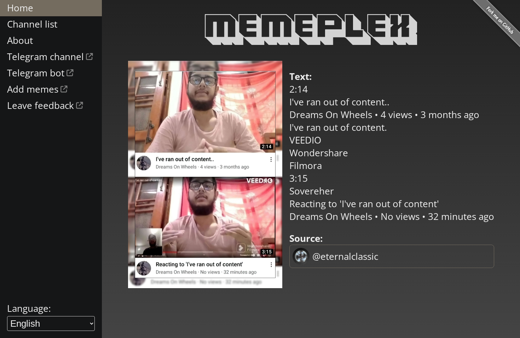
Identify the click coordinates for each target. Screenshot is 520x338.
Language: (29, 308)
